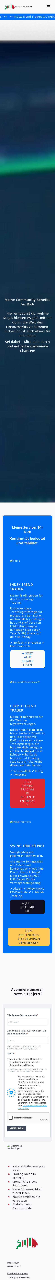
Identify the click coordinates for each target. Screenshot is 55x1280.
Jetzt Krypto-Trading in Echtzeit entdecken (27, 793)
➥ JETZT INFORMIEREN (27, 907)
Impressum (13, 1263)
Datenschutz (14, 1266)
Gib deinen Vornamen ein (22, 1015)
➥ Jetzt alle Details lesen (27, 659)
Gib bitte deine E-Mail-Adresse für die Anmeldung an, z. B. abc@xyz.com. (24, 1047)
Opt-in (10, 1053)
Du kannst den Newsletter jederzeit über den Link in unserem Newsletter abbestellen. (27, 1070)
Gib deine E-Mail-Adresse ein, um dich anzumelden (27, 1032)
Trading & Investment (19, 1277)
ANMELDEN (16, 1128)
